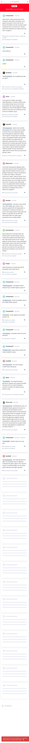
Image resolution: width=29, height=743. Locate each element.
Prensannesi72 (8, 76)
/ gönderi (14, 2)
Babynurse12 (7, 300)
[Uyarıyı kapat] (23, 739)
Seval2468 (7, 441)
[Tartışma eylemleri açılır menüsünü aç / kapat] (27, 2)
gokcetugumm (8, 285)
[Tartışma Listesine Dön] (1, 2)
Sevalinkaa (7, 333)
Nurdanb (6, 315)
